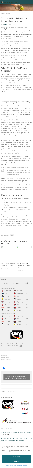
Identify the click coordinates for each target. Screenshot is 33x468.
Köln (6, 293)
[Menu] (31, 2)
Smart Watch (5, 13)
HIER (21, 344)
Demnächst (16, 283)
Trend (11, 235)
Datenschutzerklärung (18, 465)
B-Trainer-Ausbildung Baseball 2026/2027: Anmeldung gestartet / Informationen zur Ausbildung (16, 440)
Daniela (6, 24)
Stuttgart (19, 299)
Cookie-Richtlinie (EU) (7, 360)
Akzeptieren (16, 457)
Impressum (25, 465)
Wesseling (19, 290)
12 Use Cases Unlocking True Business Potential (8, 265)
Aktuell (6, 283)
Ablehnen (16, 461)
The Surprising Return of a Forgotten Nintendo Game (23, 266)
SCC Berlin (19, 296)
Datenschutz (5, 358)
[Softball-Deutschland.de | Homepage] (13, 2)
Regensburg (8, 290)
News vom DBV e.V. (6, 429)
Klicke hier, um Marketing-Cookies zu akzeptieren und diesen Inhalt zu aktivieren (16, 377)
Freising (7, 296)
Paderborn (7, 299)
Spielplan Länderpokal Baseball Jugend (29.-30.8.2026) (16, 432)
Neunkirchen (20, 293)
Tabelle (26, 283)
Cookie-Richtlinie (9, 465)
